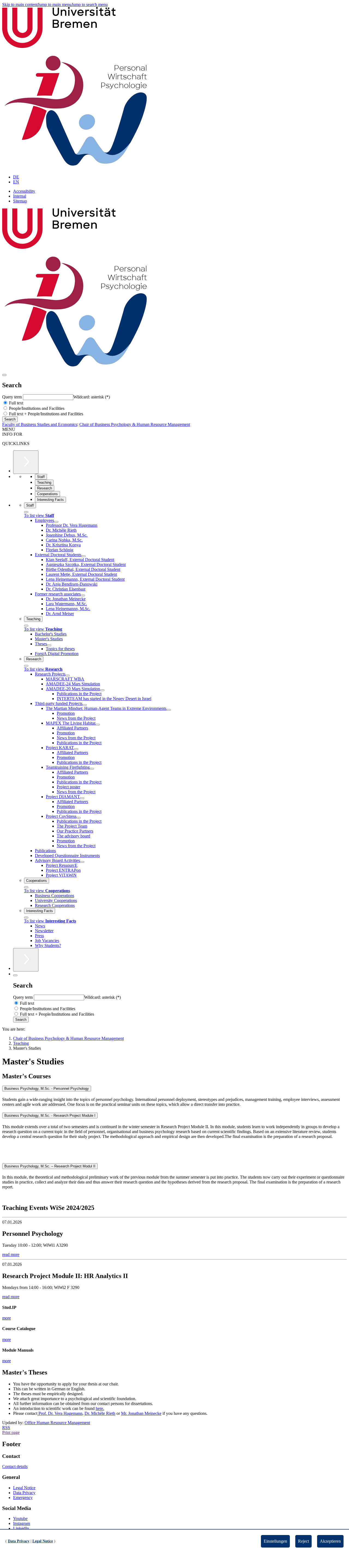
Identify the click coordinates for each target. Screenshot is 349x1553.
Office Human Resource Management (57, 1422)
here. (100, 1408)
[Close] (26, 512)
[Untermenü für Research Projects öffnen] (67, 675)
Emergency (23, 1497)
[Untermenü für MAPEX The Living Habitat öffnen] (97, 724)
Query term (12, 397)
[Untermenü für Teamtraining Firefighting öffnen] (92, 769)
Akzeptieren (330, 1541)
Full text (15, 403)
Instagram (21, 1523)
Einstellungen (275, 1541)
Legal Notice (24, 1487)
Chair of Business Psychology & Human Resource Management (134, 424)
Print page (11, 1432)
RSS (6, 1427)
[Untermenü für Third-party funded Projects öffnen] (84, 705)
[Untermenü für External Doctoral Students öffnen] (83, 556)
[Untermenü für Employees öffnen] (56, 522)
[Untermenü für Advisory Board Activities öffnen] (82, 862)
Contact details (15, 1466)
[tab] (174, 1088)
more (6, 1318)
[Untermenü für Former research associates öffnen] (83, 595)
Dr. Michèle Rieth (100, 1413)
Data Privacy (24, 1492)
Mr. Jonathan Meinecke (141, 1413)
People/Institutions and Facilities (36, 408)
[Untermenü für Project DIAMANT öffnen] (82, 798)
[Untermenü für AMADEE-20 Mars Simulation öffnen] (102, 690)
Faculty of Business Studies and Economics (39, 424)
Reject (303, 1541)
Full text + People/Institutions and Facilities (45, 413)
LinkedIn (21, 1528)
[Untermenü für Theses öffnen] (49, 645)
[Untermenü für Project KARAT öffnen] (76, 749)
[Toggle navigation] (4, 375)
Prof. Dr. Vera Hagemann (59, 1413)
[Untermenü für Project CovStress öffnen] (78, 818)
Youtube (20, 1518)
